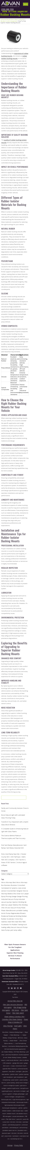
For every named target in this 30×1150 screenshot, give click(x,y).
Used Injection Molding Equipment (16, 1046)
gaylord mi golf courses (13, 1088)
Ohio (2, 908)
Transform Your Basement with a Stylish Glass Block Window (14, 823)
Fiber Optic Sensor (10, 1119)
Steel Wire (18, 922)
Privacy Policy (18, 1145)
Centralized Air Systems (9, 888)
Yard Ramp (10, 848)
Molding (25, 905)
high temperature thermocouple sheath (14, 1105)
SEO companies (7, 1063)
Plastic (23, 908)
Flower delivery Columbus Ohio (14, 1017)
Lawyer (10, 905)
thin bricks (18, 1122)
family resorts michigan (22, 1082)
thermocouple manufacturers (9, 1108)
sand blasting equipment (14, 1125)
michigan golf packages (19, 1094)
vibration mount (11, 1113)
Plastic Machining (14, 1035)
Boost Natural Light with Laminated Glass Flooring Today (13, 816)
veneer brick (6, 1122)
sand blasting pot (14, 1127)
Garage (14, 896)
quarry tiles (26, 1119)
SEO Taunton (20, 860)
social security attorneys (12, 1060)
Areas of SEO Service (8, 862)
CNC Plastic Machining (19, 1052)
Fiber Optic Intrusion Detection (13, 1005)
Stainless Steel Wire (7, 922)
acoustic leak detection (18, 1116)
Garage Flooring (22, 896)
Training (20, 924)
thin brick (12, 1122)
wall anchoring (23, 1127)
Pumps (8, 913)
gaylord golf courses (7, 1091)
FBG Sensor (15, 1010)
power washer (14, 1080)
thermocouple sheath (22, 1102)
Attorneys (9, 882)
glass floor (25, 1071)
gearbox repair (14, 1074)
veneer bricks (8, 1136)
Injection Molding (18, 902)
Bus (2, 885)
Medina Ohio (17, 905)
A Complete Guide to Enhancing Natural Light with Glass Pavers (14, 830)
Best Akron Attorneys (20, 882)
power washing (11, 1082)
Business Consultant (18, 885)
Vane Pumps (5, 930)
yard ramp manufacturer (12, 1054)
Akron (3, 882)
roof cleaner (15, 1136)
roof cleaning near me (16, 1139)
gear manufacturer (19, 1077)
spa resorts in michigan (20, 1091)
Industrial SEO (19, 848)
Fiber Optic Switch (18, 1013)
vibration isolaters (6, 1111)
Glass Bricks (5, 1032)
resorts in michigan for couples (11, 1085)
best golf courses (20, 1097)
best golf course (24, 1088)
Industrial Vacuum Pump (9, 899)
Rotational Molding (14, 916)
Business (7, 885)
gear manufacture (8, 1077)
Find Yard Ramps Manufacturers (12, 845)
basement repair (6, 1133)
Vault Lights (18, 1026)
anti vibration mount (21, 1113)
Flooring (8, 896)
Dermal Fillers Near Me (15, 1001)
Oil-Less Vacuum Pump (13, 908)
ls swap (13, 1066)
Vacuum (13, 927)
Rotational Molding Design (16, 1032)
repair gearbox (5, 1074)
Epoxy (3, 896)
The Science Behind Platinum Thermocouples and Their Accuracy (13, 837)
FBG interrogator (7, 1116)
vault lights (18, 1071)
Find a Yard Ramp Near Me (10, 854)
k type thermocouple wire (19, 1099)
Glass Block (12, 1071)
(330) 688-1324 (7, 9)
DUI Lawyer (25, 894)
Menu (26, 4)
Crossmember (11, 891)
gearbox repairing (23, 1074)
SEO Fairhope (15, 857)
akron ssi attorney (24, 1060)
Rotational (4, 916)
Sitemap (9, 1145)
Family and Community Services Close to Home (15, 809)
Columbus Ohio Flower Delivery (12, 1019)
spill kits (20, 1108)
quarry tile (19, 1119)
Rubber (24, 916)
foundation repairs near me (10, 1130)
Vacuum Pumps (22, 927)
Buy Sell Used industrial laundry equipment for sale (15, 1049)
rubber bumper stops (17, 1111)
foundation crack (22, 1130)
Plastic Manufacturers (8, 910)
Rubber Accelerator (8, 919)
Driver (19, 894)
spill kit (25, 1108)
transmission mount (21, 1066)
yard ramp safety (16, 930)
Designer (19, 891)
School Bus (19, 919)
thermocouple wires (6, 1099)
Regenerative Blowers (18, 913)
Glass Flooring (7, 1026)
